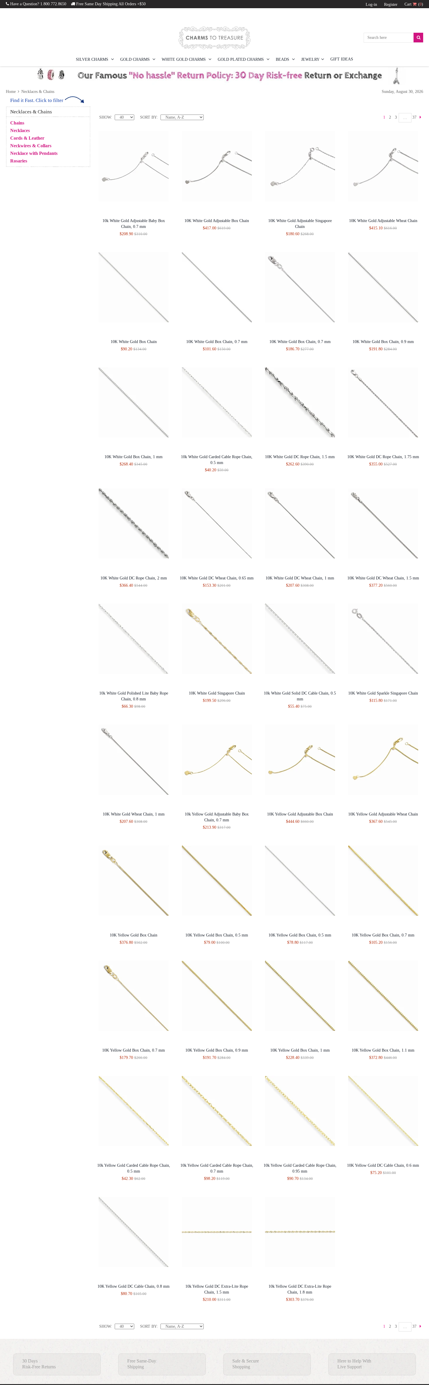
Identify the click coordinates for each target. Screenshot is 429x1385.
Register (390, 4)
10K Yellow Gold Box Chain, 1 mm (300, 1050)
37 (414, 117)
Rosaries (18, 160)
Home (11, 91)
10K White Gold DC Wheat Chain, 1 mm (300, 578)
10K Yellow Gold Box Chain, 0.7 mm (383, 935)
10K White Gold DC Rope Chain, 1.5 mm (300, 457)
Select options (205, 209)
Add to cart (122, 209)
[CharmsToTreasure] (214, 38)
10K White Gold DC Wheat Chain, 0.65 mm (217, 578)
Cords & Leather (27, 138)
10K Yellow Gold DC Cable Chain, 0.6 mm (383, 1165)
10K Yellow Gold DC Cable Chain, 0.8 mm (133, 1286)
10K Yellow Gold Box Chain (133, 935)
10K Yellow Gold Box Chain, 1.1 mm (383, 1050)
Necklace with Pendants (33, 153)
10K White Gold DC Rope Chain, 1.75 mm (383, 457)
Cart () (413, 4)
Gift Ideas (341, 59)
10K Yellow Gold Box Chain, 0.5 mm (216, 935)
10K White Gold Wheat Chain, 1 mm (134, 814)
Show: (105, 117)
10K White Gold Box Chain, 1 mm (133, 457)
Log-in (371, 4)
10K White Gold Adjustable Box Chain (216, 221)
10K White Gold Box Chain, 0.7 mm (216, 342)
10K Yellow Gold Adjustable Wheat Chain (383, 814)
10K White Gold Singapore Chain (217, 693)
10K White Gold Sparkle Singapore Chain (383, 693)
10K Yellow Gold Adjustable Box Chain (300, 814)
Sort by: (149, 117)
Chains (17, 122)
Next (420, 117)
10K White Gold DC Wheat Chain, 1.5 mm (383, 578)
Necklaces (20, 130)
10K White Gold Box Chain (134, 342)
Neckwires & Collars (30, 145)
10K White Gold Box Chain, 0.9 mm (383, 342)
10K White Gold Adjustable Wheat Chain (383, 221)
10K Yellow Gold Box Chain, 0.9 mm (216, 1050)
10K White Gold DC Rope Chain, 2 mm (133, 578)
